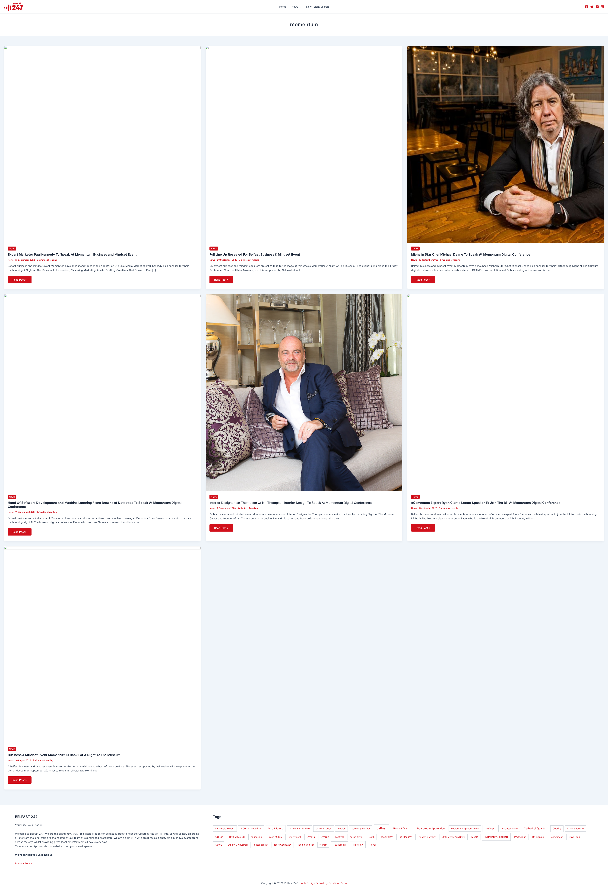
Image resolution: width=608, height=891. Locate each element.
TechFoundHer (306, 844)
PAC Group (520, 837)
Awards (341, 828)
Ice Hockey (405, 836)
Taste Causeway (282, 844)
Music (474, 836)
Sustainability (261, 844)
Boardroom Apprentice (431, 828)
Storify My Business (238, 844)
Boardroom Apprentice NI (465, 828)
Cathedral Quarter (535, 828)
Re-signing (538, 837)
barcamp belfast (361, 828)
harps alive (356, 837)
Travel (372, 844)
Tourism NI (339, 844)
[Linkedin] (602, 7)
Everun (325, 836)
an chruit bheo (324, 828)
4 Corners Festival (250, 828)
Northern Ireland (496, 836)
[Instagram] (597, 7)
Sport (218, 844)
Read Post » (19, 278)
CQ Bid (219, 836)
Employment (294, 837)
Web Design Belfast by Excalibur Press (324, 883)
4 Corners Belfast (224, 828)
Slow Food (574, 837)
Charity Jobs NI (575, 828)
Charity (557, 828)
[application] (299, 6)
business (490, 828)
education (256, 836)
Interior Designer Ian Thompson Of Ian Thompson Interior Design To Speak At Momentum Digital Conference (290, 503)
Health (371, 837)
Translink (357, 844)
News (12, 248)
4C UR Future (275, 828)
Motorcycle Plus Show (453, 837)
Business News (510, 828)
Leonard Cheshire (427, 837)
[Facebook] (586, 7)
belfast (381, 828)
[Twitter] (592, 7)
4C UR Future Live (299, 828)
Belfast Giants (402, 828)
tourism (323, 844)
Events (311, 836)
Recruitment (556, 837)
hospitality (386, 836)
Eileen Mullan (275, 837)
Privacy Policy (23, 863)
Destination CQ (237, 837)
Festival (339, 836)
